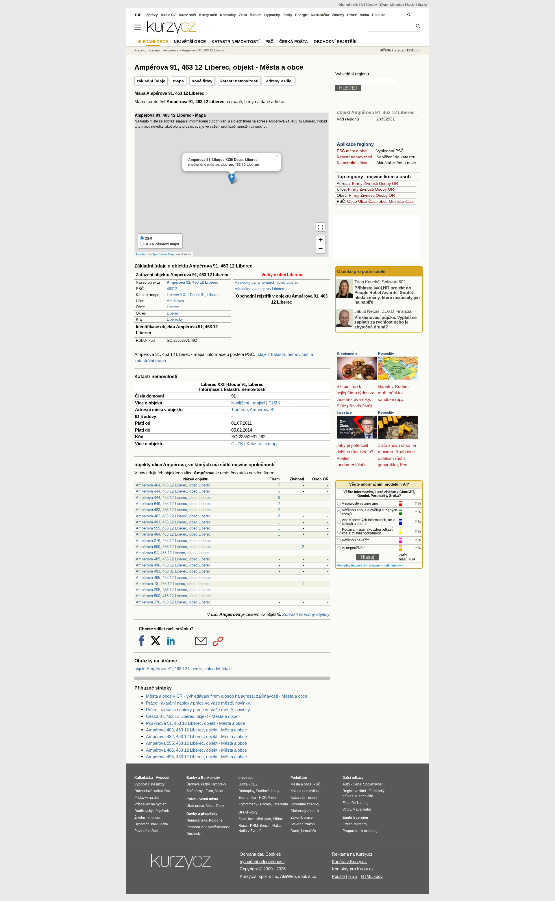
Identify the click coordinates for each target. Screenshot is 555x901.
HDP (262, 798)
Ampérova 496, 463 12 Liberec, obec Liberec (173, 565)
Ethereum (280, 804)
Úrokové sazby (198, 784)
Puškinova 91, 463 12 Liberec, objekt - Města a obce (195, 723)
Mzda (210, 806)
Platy (220, 806)
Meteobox (397, 4)
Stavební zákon (303, 824)
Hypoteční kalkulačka (151, 824)
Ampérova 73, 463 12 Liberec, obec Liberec (172, 584)
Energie (301, 15)
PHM (254, 826)
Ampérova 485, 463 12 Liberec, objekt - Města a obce (196, 750)
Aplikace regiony (355, 144)
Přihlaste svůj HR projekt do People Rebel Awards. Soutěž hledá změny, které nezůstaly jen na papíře (387, 294)
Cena (357, 784)
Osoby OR (388, 183)
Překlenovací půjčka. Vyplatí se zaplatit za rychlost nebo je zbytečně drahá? (385, 322)
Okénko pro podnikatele (361, 271)
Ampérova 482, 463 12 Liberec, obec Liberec (173, 516)
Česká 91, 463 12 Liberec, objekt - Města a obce (191, 716)
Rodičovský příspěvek (151, 811)
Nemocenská (196, 820)
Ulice (362, 201)
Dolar (219, 791)
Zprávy (152, 15)
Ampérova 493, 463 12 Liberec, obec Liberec (173, 522)
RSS (352, 876)
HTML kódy (372, 876)
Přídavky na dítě (147, 798)
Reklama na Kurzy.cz (352, 854)
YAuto (384, 4)
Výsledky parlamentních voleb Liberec (267, 282)
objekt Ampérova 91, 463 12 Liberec (376, 112)
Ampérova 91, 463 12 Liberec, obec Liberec (172, 553)
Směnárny (194, 791)
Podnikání (299, 778)
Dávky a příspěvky (201, 814)
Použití (338, 876)
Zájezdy (371, 4)
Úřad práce (195, 806)
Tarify (287, 15)
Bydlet (411, 4)
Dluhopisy (246, 791)
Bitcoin (255, 15)
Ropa (242, 826)
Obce (352, 201)
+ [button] (321, 239)
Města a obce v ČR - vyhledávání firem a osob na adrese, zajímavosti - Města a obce (226, 696)
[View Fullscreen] (320, 227)
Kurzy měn (208, 15)
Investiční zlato (259, 819)
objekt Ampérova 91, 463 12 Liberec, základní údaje (183, 668)
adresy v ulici (279, 81)
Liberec (173, 307)
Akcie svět (187, 15)
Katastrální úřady (304, 798)
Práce (352, 15)
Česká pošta (293, 41)
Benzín (265, 826)
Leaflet (141, 254)
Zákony (338, 15)
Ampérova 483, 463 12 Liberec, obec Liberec (173, 510)
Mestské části (401, 201)
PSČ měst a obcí (352, 150)
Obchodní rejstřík (350, 4)
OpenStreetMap (162, 254)
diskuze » (375, 565)
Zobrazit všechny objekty (306, 614)
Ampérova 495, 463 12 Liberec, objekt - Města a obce (196, 756)
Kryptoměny (347, 354)
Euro (209, 791)
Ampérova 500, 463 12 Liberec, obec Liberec (173, 596)
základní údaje (151, 81)
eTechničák (364, 796)
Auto (346, 784)
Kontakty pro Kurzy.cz (353, 868)
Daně (295, 831)
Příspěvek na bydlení (150, 804)
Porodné (216, 820)
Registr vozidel (354, 791)
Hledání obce (152, 41)
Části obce (378, 201)
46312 (172, 289)
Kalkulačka (320, 15)
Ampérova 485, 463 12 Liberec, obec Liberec (173, 559)
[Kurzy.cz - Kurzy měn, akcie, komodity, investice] (171, 32)
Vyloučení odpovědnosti (262, 861)
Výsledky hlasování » (352, 565)
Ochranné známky (305, 804)
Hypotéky (272, 15)
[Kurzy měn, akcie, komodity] (181, 864)
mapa (178, 81)
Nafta (276, 826)
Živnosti (371, 183)
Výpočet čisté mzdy (149, 784)
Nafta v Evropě (250, 831)
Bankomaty (210, 778)
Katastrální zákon (353, 162)
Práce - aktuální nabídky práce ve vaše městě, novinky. (198, 703)
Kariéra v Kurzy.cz (349, 861)
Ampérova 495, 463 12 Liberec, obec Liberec (173, 577)
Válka (364, 15)
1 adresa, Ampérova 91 (253, 409)
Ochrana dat (251, 854)
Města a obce (301, 784)
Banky (191, 778)
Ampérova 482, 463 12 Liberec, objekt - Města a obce (196, 736)
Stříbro (278, 819)
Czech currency (355, 824)
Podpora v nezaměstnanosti (208, 827)
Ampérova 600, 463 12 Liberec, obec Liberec (173, 547)
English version (355, 817)
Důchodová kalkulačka (152, 791)
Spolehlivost (372, 784)
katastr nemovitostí (239, 81)
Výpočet (162, 778)
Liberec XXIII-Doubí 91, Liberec (193, 295)
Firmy (357, 183)
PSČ (269, 41)
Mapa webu (362, 809)
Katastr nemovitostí (354, 157)
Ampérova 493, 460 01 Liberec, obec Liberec (173, 571)
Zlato (243, 15)
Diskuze (378, 15)
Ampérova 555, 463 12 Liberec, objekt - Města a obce (196, 743)
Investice (344, 412)
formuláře (308, 831)
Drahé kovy (248, 812)
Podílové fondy (267, 791)
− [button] (321, 248)
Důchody (193, 834)
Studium (423, 4)
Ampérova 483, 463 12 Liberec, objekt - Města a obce (196, 729)
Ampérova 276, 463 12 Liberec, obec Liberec (173, 540)
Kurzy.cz (140, 50)
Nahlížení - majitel (248, 402)
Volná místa (208, 799)
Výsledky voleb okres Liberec (259, 289)
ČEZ (254, 784)
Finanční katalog (356, 803)
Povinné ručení (146, 831)
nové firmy (202, 81)
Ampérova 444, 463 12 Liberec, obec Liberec (173, 491)
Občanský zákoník (305, 811)
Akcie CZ (168, 15)
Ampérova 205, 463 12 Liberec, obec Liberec (173, 590)
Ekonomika (247, 798)
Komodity (386, 354)
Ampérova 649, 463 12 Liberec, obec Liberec (173, 503)
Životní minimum (147, 817)
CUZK (274, 402)
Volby (347, 809)
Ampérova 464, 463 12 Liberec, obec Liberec (173, 485)
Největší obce (190, 41)
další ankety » (394, 565)
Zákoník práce (302, 817)
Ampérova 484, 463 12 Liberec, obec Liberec (173, 534)
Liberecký (175, 319)
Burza (243, 784)
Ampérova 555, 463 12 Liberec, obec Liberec (173, 528)
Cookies (273, 854)
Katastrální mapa (263, 443)
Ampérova (175, 301)
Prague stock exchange (361, 831)
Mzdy (272, 798)
